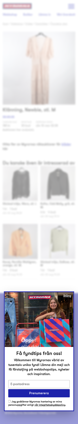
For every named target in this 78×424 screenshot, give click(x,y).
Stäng (67, 295)
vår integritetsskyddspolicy (49, 405)
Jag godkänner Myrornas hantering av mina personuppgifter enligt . (37, 403)
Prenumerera (39, 393)
